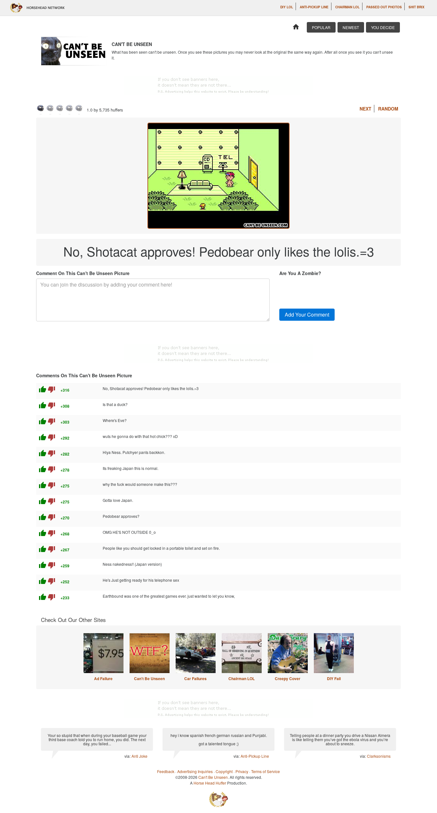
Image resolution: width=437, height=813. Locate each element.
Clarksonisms (379, 756)
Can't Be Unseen (149, 678)
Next (365, 108)
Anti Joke (139, 756)
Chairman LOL (347, 7)
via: (127, 756)
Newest (351, 27)
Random (388, 108)
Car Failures (195, 678)
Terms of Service (265, 771)
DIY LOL (286, 7)
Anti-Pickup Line (314, 7)
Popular (321, 27)
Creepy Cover (287, 678)
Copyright (224, 771)
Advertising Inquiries (195, 771)
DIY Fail (334, 678)
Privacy (241, 771)
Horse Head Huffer (210, 783)
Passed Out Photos (384, 7)
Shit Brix (417, 7)
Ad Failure (103, 678)
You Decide (383, 27)
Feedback (165, 771)
